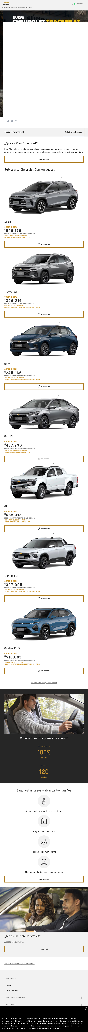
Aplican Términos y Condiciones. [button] (44, 683)
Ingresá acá (44, 949)
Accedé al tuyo (45, 244)
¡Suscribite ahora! (44, 159)
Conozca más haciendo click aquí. (45, 1028)
